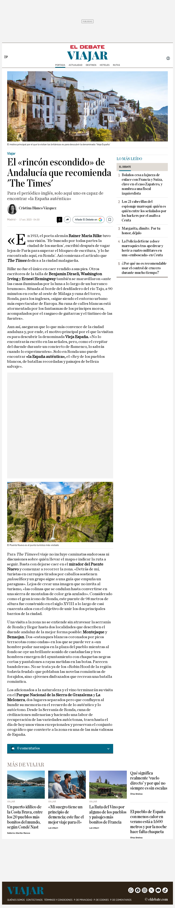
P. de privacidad (83, 899)
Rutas (116, 65)
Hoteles (105, 65)
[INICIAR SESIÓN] (168, 58)
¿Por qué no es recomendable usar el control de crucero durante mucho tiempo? (144, 268)
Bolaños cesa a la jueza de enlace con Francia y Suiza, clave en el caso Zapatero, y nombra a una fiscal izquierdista (142, 184)
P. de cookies (101, 899)
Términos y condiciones (58, 899)
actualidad (75, 65)
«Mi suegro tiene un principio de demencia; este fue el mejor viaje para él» (66, 814)
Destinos (91, 65)
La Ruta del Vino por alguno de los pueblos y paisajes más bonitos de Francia (107, 814)
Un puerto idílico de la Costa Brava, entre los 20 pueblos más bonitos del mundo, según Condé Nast (25, 817)
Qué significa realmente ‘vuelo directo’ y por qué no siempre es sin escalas (148, 780)
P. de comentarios (120, 899)
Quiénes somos (16, 899)
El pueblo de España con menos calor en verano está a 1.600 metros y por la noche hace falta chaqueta (148, 821)
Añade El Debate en (86, 219)
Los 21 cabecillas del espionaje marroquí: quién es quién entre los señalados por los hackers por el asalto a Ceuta (144, 211)
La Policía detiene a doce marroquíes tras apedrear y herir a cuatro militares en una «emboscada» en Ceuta (142, 248)
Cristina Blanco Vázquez (37, 208)
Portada (60, 65)
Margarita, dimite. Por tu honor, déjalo (141, 230)
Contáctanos (34, 899)
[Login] (168, 58)
